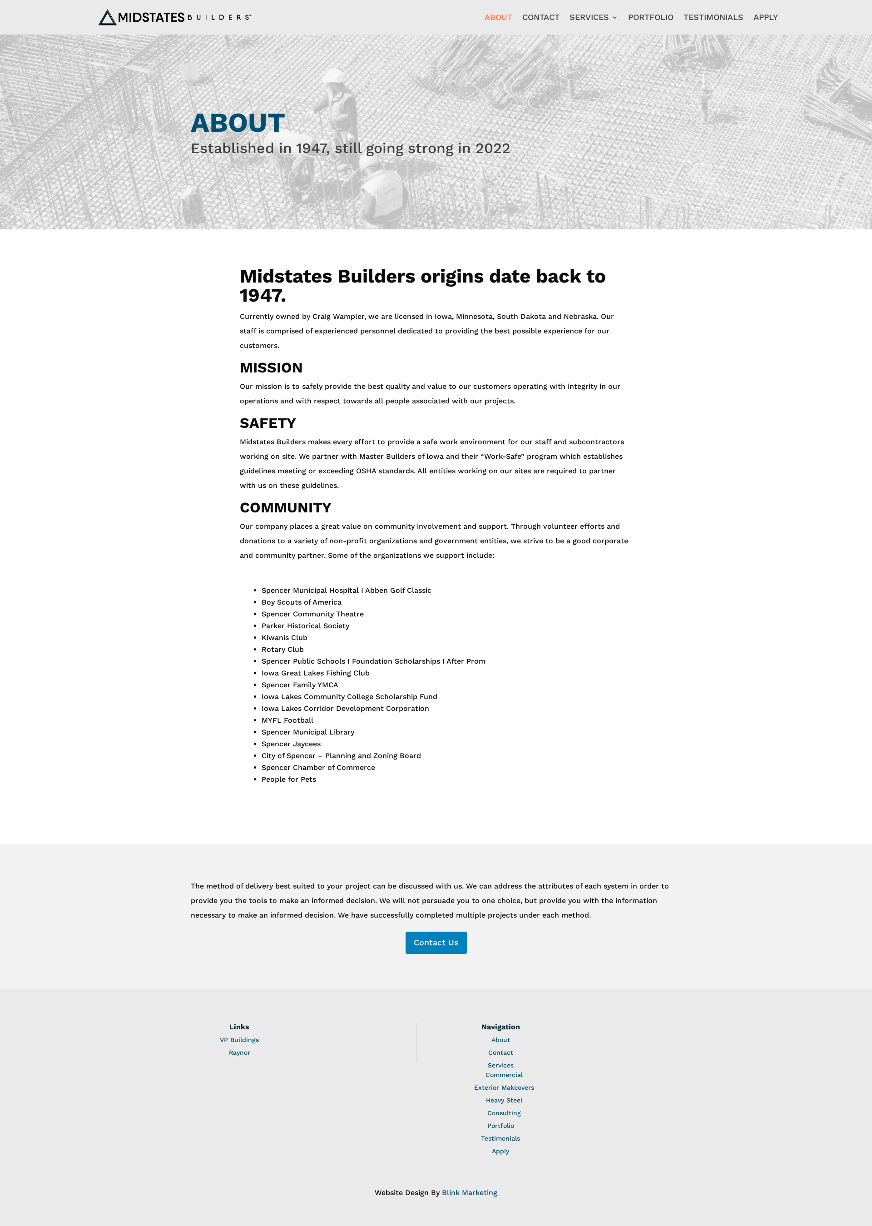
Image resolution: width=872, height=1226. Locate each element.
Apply (765, 17)
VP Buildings (239, 1039)
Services (589, 17)
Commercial (504, 1074)
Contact (541, 17)
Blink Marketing (469, 1192)
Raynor (239, 1052)
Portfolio (651, 17)
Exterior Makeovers (504, 1087)
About (498, 17)
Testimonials (713, 17)
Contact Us (436, 942)
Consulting (504, 1113)
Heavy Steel (504, 1100)
